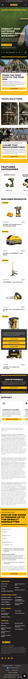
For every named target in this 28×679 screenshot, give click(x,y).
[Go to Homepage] (14, 5)
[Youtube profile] (8, 658)
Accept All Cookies (14, 346)
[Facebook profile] (2, 658)
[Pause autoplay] (25, 52)
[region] (14, 115)
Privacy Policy (22, 566)
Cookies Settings (14, 339)
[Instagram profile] (5, 658)
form (22, 567)
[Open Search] (25, 4)
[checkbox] (2, 550)
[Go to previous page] (2, 52)
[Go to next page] (22, 52)
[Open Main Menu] (2, 4)
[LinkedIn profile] (12, 658)
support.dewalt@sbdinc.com (14, 568)
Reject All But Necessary (14, 342)
